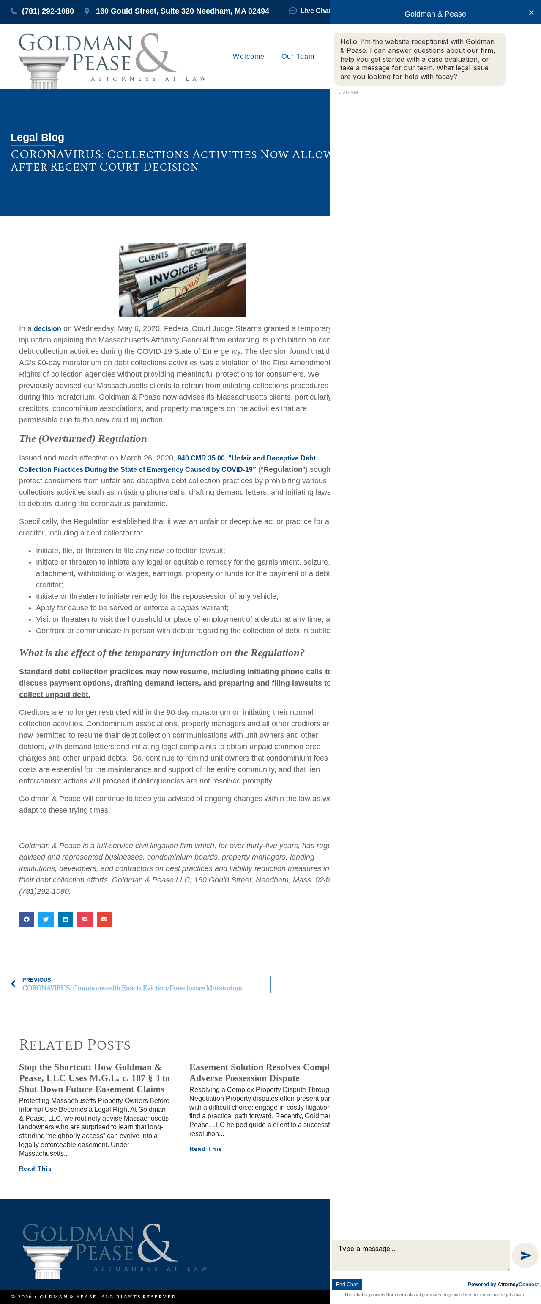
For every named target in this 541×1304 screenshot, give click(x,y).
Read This (35, 1168)
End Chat (347, 1284)
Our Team (297, 56)
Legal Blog (37, 137)
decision (47, 328)
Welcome (249, 56)
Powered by (503, 1284)
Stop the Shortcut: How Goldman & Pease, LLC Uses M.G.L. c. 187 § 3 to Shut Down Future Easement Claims (94, 1078)
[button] (26, 919)
